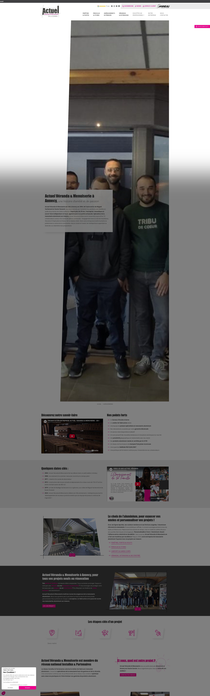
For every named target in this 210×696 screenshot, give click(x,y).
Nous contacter (164, 14)
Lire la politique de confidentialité (10, 682)
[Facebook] (112, 6)
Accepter (27, 687)
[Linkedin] (119, 6)
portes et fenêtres (51, 583)
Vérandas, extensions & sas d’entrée (126, 555)
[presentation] (70, 555)
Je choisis (10, 687)
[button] (3, 693)
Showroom (128, 6)
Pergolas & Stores (118, 547)
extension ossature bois (70, 586)
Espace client (150, 6)
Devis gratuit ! (203, 26)
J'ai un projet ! (49, 606)
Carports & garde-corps (121, 551)
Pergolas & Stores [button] (96, 14)
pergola (56, 588)
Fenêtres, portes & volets (121, 543)
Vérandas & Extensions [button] (124, 14)
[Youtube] (116, 6)
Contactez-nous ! (128, 675)
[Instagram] (114, 6)
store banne (68, 588)
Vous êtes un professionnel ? (138, 14)
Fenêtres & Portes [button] (86, 14)
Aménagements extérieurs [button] (109, 14)
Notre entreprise (152, 14)
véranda (54, 586)
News (139, 6)
